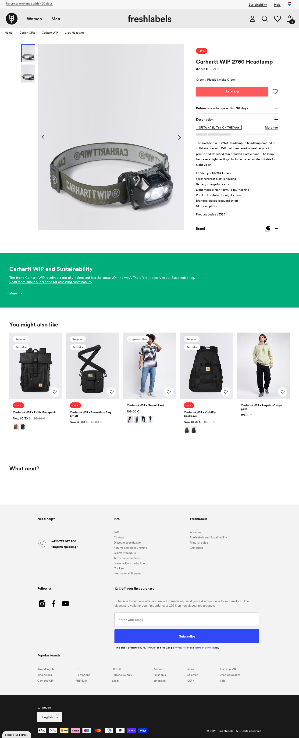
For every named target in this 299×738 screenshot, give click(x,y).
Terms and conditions (127, 558)
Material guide (199, 542)
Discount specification (128, 542)
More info (271, 127)
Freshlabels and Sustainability (208, 537)
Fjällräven (81, 680)
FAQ (116, 532)
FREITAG (116, 669)
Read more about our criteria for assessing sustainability (50, 281)
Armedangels (45, 669)
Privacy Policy (181, 647)
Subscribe (187, 636)
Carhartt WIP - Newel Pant (145, 405)
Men (55, 18)
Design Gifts (27, 32)
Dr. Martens (82, 675)
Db (77, 669)
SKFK (190, 680)
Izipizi (115, 680)
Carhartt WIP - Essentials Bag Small (90, 414)
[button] (264, 18)
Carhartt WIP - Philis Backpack (34, 412)
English (47, 717)
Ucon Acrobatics (230, 675)
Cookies (119, 568)
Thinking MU (228, 669)
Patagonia (159, 675)
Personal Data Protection (129, 563)
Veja (222, 680)
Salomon (192, 675)
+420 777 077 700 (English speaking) (64, 544)
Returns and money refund (130, 547)
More (13, 293)
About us (195, 532)
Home (8, 32)
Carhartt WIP (50, 32)
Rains (190, 669)
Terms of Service (204, 647)
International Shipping (128, 573)
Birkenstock (44, 675)
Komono (158, 669)
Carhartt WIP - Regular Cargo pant (261, 407)
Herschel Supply (121, 675)
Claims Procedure (125, 553)
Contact (119, 537)
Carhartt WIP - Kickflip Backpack (200, 414)
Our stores (196, 547)
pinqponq (159, 680)
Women (34, 18)
